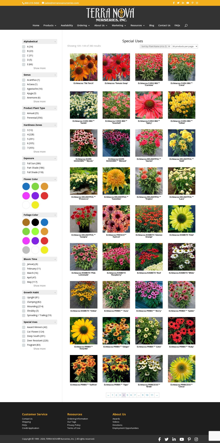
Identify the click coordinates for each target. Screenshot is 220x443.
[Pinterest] (192, 3)
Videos (116, 421)
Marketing (117, 25)
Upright (33, 297)
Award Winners (37, 327)
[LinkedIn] (183, 3)
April (31, 277)
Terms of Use (73, 428)
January (32, 264)
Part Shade (35, 167)
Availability (67, 25)
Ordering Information (77, 418)
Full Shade (35, 172)
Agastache (35, 88)
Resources (136, 25)
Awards (116, 418)
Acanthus (33, 79)
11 (152, 395)
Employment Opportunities (126, 428)
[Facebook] (174, 3)
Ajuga (31, 93)
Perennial (35, 117)
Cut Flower (35, 331)
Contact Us (164, 25)
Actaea (32, 84)
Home (36, 25)
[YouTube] (188, 3)
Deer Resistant (37, 340)
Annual (33, 113)
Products (48, 25)
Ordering (82, 25)
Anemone (33, 97)
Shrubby (33, 310)
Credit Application (30, 428)
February (34, 268)
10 (147, 395)
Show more (39, 68)
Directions (117, 425)
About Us (99, 25)
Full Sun (34, 163)
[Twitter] (178, 3)
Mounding (35, 306)
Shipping (26, 421)
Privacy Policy (74, 425)
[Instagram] (197, 3)
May (32, 281)
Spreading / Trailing (39, 315)
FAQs (177, 25)
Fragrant (33, 344)
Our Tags (71, 421)
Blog (151, 25)
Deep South (36, 335)
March (32, 272)
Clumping (34, 301)
